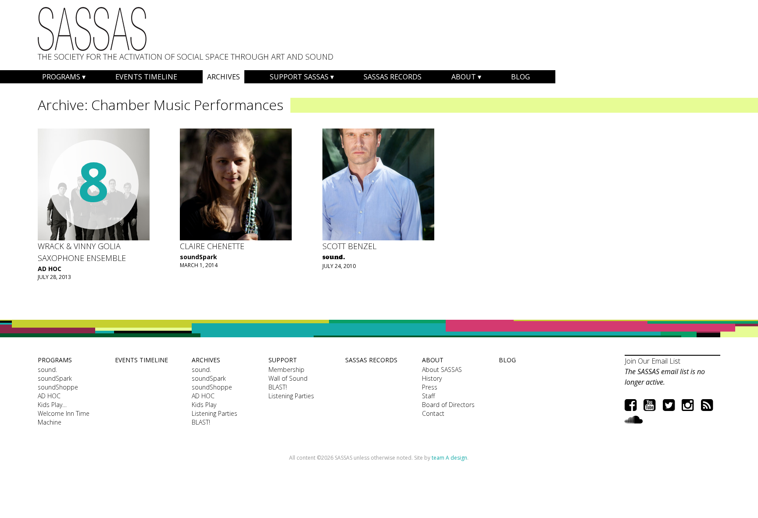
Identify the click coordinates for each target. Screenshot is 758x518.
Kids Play (204, 404)
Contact (433, 413)
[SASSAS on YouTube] (649, 404)
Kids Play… (52, 404)
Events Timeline (146, 77)
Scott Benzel (349, 246)
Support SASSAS (299, 77)
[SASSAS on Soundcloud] (634, 419)
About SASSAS (442, 369)
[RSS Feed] (707, 404)
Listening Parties (214, 413)
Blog (520, 77)
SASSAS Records (393, 77)
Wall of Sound (287, 378)
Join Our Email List (652, 361)
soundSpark (198, 257)
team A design (449, 457)
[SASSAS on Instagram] (688, 404)
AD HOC (49, 268)
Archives (223, 77)
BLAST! (201, 422)
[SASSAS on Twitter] (669, 404)
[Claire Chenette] (236, 184)
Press (429, 387)
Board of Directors (448, 404)
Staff (428, 396)
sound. (47, 369)
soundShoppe (58, 387)
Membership (286, 369)
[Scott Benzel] (378, 184)
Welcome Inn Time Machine (63, 417)
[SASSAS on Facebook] (630, 404)
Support (282, 360)
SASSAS (92, 29)
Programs (61, 77)
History (432, 378)
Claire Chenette (212, 246)
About (463, 77)
